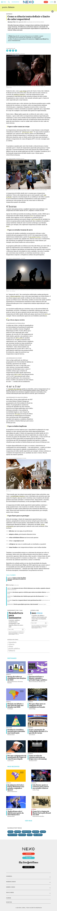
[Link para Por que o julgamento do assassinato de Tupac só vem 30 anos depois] (16, 746)
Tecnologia (22, 834)
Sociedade (36, 831)
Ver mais (28, 821)
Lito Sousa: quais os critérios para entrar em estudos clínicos (29, 592)
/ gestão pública (13, 648)
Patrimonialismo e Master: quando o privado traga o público (38, 678)
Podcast (30, 674)
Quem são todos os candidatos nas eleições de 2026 (16, 678)
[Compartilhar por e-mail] (13, 51)
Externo (9, 600)
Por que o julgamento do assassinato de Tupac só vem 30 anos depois (16, 757)
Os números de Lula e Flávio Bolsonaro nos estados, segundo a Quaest (31, 588)
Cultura (43, 831)
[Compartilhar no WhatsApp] (16, 51)
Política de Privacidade (36, 626)
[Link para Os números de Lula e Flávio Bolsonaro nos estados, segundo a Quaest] (16, 776)
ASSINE (46, 2)
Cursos (8, 898)
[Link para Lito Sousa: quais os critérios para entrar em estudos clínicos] (41, 776)
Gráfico (9, 588)
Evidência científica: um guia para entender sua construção (16, 731)
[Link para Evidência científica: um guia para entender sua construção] (16, 720)
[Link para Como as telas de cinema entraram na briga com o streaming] (37, 746)
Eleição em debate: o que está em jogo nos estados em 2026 (15, 705)
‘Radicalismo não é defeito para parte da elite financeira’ (28, 596)
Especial (8, 674)
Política (10, 831)
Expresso (9, 592)
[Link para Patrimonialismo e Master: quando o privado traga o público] (37, 667)
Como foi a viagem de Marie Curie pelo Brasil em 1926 (26, 600)
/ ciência (10, 644)
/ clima (10, 646)
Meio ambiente (38, 834)
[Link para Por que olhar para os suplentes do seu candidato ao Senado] (37, 694)
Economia (17, 831)
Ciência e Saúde (12, 834)
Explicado (9, 727)
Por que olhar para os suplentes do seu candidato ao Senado (37, 705)
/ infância (11, 651)
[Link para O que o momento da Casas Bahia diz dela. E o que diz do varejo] (37, 720)
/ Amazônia (11, 642)
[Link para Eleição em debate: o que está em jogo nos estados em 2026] (16, 694)
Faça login (28, 857)
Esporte (29, 834)
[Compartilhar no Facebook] (7, 51)
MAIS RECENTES (15, 2)
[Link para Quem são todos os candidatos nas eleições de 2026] (16, 667)
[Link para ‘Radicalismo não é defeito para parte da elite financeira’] (16, 802)
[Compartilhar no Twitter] (10, 51)
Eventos (9, 902)
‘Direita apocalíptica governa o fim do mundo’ (25, 604)
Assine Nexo (28, 853)
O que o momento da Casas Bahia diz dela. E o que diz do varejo (38, 731)
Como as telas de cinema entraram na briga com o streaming (38, 757)
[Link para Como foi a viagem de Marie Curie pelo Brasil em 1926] (41, 802)
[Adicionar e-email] (23, 629)
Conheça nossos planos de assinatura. (24, 39)
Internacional (26, 831)
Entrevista (10, 596)
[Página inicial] (28, 2)
